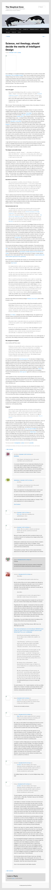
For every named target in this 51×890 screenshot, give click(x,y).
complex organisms (26, 114)
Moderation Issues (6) (34, 29)
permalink (31, 442)
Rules (20, 29)
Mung (18, 716)
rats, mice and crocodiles (30, 428)
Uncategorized (17, 442)
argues (39, 368)
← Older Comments (9, 449)
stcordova (16, 456)
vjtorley (19, 52)
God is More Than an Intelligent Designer (14, 75)
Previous (8, 36)
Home (7, 29)
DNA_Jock (19, 514)
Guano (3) (14, 32)
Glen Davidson (17, 504)
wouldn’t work (20, 116)
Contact (19, 32)
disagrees (8, 124)
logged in (13, 878)
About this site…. (13, 29)
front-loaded (28, 113)
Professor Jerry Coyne (32, 298)
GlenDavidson (16, 480)
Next (44, 36)
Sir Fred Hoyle (18, 237)
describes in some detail (16, 121)
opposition (11, 221)
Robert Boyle (33, 431)
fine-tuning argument (23, 359)
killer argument (23, 371)
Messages (8, 32)
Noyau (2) (42, 29)
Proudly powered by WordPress (25, 885)
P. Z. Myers (12, 314)
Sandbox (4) (25, 29)
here (7, 248)
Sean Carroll (13, 263)
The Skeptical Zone (15, 6)
